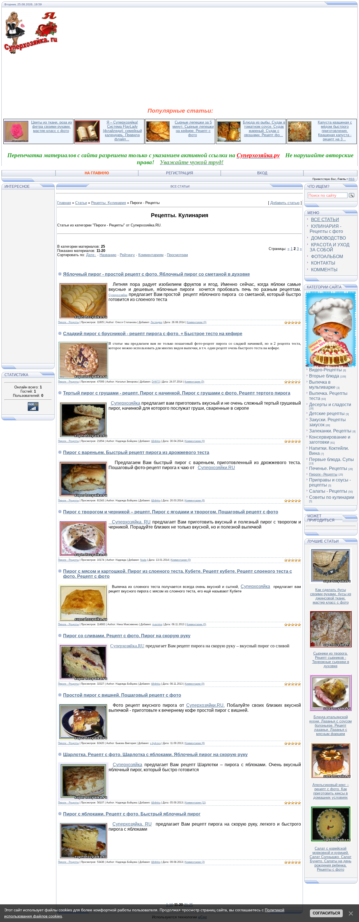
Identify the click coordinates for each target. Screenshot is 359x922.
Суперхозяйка (118, 294)
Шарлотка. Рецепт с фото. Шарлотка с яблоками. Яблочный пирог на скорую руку (155, 754)
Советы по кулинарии (331, 497)
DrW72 (156, 381)
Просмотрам (177, 255)
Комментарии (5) (194, 381)
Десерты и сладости (330, 404)
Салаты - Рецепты (328, 491)
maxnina (157, 624)
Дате (90, 255)
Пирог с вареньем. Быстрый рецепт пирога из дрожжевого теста (136, 452)
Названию (108, 255)
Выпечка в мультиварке (322, 385)
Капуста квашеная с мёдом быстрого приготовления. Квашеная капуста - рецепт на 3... (335, 130)
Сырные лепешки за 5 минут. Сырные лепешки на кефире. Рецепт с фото (193, 128)
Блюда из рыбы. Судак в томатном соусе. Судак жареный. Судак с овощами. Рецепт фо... (264, 128)
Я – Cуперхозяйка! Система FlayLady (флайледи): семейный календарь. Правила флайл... (122, 130)
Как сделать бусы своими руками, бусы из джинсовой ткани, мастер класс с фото (330, 596)
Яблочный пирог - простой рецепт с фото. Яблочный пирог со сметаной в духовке (156, 274)
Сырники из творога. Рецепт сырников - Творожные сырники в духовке (330, 659)
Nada (143, 560)
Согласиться (326, 913)
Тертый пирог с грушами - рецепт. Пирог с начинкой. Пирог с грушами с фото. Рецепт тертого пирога (176, 393)
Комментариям (151, 255)
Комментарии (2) (195, 862)
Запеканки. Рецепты (330, 430)
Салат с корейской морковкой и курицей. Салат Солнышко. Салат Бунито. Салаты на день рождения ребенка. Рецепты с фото (330, 859)
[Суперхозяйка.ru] (34, 15)
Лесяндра (156, 322)
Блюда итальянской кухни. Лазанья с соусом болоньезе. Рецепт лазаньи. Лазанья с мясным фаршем (330, 725)
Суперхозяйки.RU (216, 467)
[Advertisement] (180, 80)
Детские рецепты (327, 413)
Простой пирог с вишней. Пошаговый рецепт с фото (122, 695)
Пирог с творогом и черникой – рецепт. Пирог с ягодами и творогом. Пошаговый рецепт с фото (170, 511)
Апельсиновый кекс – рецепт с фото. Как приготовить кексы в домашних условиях (330, 791)
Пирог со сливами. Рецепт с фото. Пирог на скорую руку (126, 635)
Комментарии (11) (195, 802)
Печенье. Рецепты (328, 468)
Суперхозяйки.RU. (205, 705)
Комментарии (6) (195, 500)
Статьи (81, 203)
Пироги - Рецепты (68, 322)
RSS (352, 178)
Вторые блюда (324, 376)
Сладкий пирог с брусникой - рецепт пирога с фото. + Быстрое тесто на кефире (152, 333)
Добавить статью (285, 203)
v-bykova (155, 743)
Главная (64, 203)
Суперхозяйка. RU (130, 522)
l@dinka (155, 441)
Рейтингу (127, 255)
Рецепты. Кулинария (108, 203)
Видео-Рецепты (325, 369)
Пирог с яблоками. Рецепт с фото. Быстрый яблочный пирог (132, 814)
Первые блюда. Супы (331, 459)
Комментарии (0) (196, 322)
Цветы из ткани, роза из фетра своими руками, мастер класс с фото (51, 126)
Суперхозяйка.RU (127, 645)
